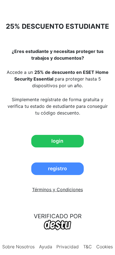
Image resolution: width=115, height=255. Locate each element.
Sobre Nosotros (18, 246)
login (57, 141)
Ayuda (45, 246)
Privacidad (67, 246)
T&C (87, 246)
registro (57, 168)
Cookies (104, 246)
